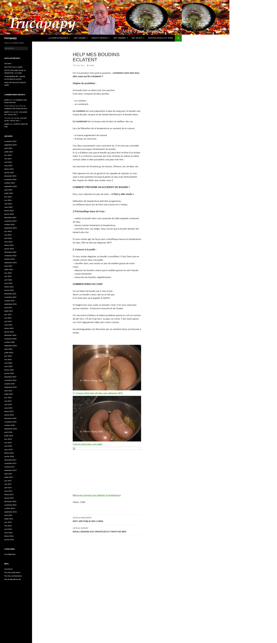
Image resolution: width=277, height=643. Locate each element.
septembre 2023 (10, 228)
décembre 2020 (10, 335)
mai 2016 (8, 526)
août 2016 (8, 515)
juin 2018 (8, 439)
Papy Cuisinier (80, 38)
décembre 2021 (10, 294)
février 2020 (9, 370)
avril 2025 (8, 162)
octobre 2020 (9, 342)
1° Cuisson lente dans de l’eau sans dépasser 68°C (98, 393)
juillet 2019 (8, 394)
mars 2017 (8, 491)
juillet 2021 (8, 311)
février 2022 (9, 287)
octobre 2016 (9, 508)
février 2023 (9, 245)
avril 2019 (8, 404)
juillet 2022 (8, 269)
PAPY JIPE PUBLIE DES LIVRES (88, 519)
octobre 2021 (9, 301)
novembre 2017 (10, 463)
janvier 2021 (9, 332)
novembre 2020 (10, 339)
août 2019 (8, 391)
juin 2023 (8, 231)
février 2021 (9, 328)
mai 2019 (8, 401)
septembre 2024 (10, 186)
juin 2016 (8, 522)
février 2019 (9, 411)
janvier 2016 (9, 539)
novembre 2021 (10, 297)
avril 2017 (8, 487)
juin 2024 (8, 197)
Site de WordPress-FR (12, 579)
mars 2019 (8, 408)
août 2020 (8, 349)
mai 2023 (8, 235)
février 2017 (9, 494)
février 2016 (9, 536)
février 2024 (9, 210)
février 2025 (9, 169)
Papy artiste (137, 38)
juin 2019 (8, 397)
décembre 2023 (10, 217)
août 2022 (8, 266)
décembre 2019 (10, 377)
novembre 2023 (10, 221)
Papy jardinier (120, 38)
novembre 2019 (10, 380)
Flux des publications (12, 572)
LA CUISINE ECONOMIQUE (58, 38)
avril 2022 (8, 280)
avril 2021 (8, 321)
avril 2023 (8, 238)
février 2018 (9, 453)
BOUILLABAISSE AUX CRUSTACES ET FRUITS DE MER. (100, 530)
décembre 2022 (10, 252)
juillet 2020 (8, 352)
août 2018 (8, 432)
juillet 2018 (8, 436)
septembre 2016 (10, 512)
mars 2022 (8, 283)
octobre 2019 (9, 384)
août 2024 (8, 190)
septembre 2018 (10, 429)
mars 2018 (8, 449)
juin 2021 (8, 314)
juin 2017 (8, 481)
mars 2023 (8, 242)
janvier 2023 (9, 249)
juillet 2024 (8, 193)
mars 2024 (8, 207)
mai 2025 (8, 159)
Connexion (8, 569)
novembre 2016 (10, 505)
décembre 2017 (10, 460)
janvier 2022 (9, 290)
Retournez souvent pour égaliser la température (97, 495)
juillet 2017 (8, 477)
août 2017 (8, 474)
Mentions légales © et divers (160, 38)
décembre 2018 (10, 418)
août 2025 (8, 148)
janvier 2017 (9, 498)
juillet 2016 (8, 519)
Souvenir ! (8, 63)
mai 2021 (8, 318)
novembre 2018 (10, 422)
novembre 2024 (10, 179)
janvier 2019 (9, 415)
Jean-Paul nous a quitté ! (13, 67)
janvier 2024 (9, 214)
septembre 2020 (10, 346)
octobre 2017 (9, 467)
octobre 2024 (9, 183)
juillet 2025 (8, 152)
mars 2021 (8, 325)
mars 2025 (8, 165)
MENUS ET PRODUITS (99, 38)
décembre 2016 (10, 501)
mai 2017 (8, 484)
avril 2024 (8, 204)
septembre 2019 (10, 387)
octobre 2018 (9, 425)
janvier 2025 (9, 172)
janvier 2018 (9, 456)
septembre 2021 (10, 304)
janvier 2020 (9, 373)
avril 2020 (8, 363)
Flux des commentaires (13, 576)
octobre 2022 (9, 259)
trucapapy (10, 38)
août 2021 (8, 307)
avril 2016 (8, 529)
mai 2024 (8, 200)
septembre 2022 (10, 262)
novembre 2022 (10, 256)
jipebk (91, 65)
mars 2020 (8, 366)
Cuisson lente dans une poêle (87, 444)
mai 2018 (8, 442)
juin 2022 (8, 273)
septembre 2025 (10, 145)
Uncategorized (9, 554)
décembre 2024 (10, 176)
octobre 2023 (9, 224)
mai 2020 (8, 359)
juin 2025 (8, 155)
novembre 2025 (10, 141)
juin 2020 (8, 356)
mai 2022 (8, 276)
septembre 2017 (10, 470)
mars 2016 (8, 533)
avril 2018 (8, 446)
